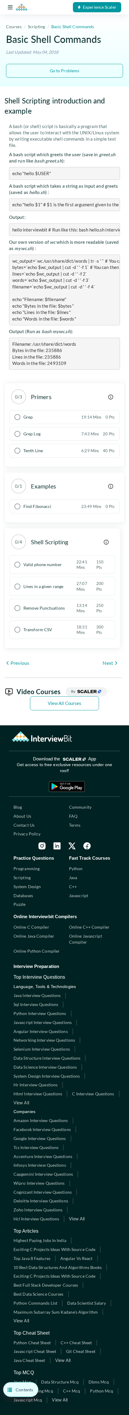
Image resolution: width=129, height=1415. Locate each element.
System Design (27, 886)
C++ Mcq (71, 1390)
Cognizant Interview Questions (43, 1192)
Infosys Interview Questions (40, 1165)
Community (80, 807)
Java (73, 877)
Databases (23, 895)
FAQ (73, 816)
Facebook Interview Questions (42, 1129)
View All (21, 1102)
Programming (27, 868)
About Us (22, 816)
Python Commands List (35, 1303)
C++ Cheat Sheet (76, 1342)
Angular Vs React (76, 1258)
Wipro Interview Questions (39, 1183)
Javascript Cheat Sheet (35, 1351)
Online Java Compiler (34, 936)
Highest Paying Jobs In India (40, 1240)
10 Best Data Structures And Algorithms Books (58, 1267)
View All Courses (65, 703)
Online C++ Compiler (89, 927)
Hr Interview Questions (36, 1084)
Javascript (78, 895)
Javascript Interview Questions (43, 1022)
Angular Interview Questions (41, 1031)
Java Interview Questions (37, 995)
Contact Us (24, 825)
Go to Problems (64, 70)
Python (76, 868)
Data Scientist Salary (86, 1303)
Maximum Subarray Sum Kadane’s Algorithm (56, 1312)
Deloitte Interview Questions (41, 1200)
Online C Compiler (31, 927)
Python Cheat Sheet (32, 1342)
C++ (73, 886)
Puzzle (20, 904)
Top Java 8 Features (32, 1258)
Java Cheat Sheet (29, 1360)
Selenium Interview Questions (42, 1049)
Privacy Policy (27, 833)
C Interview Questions (93, 1093)
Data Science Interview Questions (45, 1067)
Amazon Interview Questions (41, 1120)
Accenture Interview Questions (43, 1156)
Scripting (36, 26)
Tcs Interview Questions (36, 1147)
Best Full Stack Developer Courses (46, 1285)
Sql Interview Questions (36, 1004)
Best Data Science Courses (39, 1294)
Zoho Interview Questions (38, 1209)
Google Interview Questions (40, 1138)
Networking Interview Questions (44, 1040)
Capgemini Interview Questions (43, 1174)
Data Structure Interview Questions (47, 1058)
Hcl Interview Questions (36, 1218)
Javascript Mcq (28, 1399)
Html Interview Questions (38, 1093)
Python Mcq (101, 1390)
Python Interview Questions (40, 1013)
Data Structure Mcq (60, 1381)
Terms (75, 825)
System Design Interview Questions (47, 1076)
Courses (14, 26)
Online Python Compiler (37, 951)
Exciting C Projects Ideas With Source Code (54, 1249)
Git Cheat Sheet (80, 1351)
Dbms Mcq (98, 1381)
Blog (18, 807)
